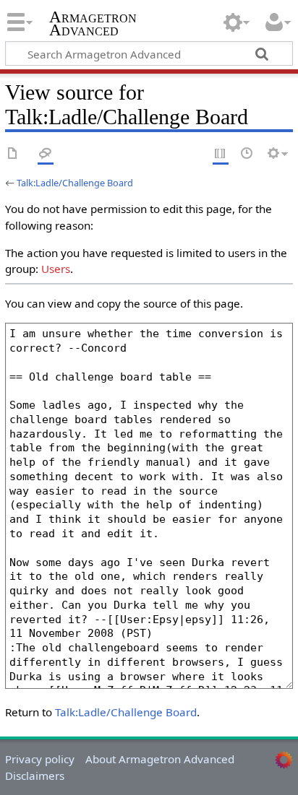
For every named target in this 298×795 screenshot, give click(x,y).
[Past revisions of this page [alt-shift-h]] (247, 154)
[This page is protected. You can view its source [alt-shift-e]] (221, 154)
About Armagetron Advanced (159, 759)
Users (55, 268)
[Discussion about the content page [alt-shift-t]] (46, 154)
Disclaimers (34, 775)
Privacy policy (39, 759)
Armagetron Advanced (93, 25)
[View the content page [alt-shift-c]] (13, 154)
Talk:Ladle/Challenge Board (75, 182)
